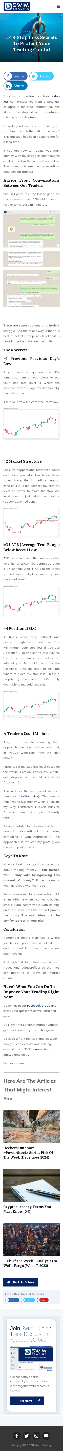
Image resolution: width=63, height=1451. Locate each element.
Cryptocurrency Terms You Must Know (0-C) (27, 1209)
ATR (6, 558)
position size (28, 796)
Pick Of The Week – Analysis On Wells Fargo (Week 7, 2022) (30, 1263)
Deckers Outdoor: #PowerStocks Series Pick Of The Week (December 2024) (28, 1152)
